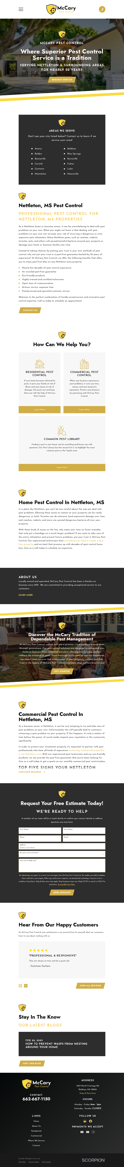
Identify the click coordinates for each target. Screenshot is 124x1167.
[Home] (61, 9)
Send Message (62, 892)
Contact (36, 1145)
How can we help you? (28, 860)
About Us (36, 1126)
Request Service (62, 79)
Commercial (36, 1136)
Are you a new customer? (29, 853)
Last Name (68, 829)
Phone (22, 837)
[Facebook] (90, 1121)
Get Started (62, 671)
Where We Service (36, 1141)
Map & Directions (88, 1093)
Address (23, 845)
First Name (24, 829)
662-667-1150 (36, 1099)
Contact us (30, 310)
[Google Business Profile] (84, 1121)
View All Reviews (90, 985)
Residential (36, 1131)
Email (66, 837)
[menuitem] (22, 1162)
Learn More (26, 594)
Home (36, 1121)
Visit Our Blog (32, 1063)
